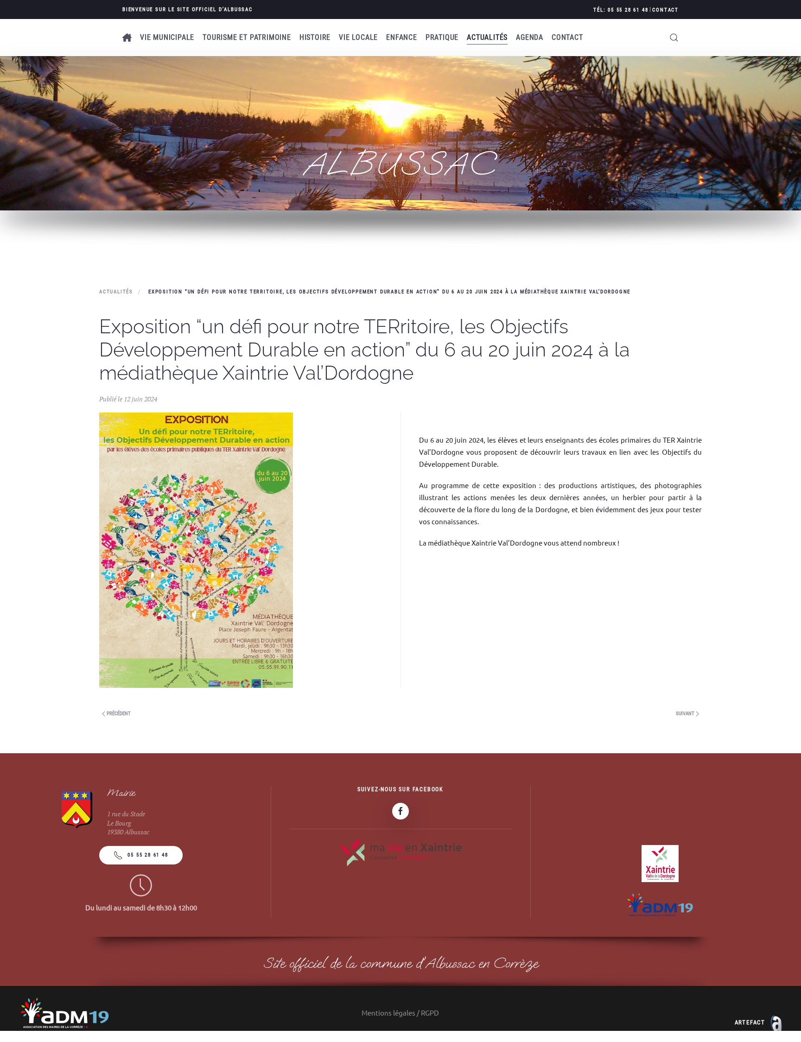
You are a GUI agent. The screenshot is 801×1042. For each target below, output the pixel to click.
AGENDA (529, 37)
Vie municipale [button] (167, 37)
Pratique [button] (442, 37)
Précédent (118, 714)
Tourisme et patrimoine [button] (247, 37)
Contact (665, 10)
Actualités (487, 37)
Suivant (686, 714)
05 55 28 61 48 (147, 855)
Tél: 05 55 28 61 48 (620, 10)
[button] (674, 37)
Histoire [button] (315, 37)
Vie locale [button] (358, 37)
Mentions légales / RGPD (400, 1012)
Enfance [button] (401, 37)
